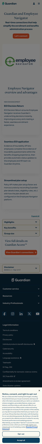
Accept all (21, 440)
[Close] (39, 390)
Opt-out (21, 434)
